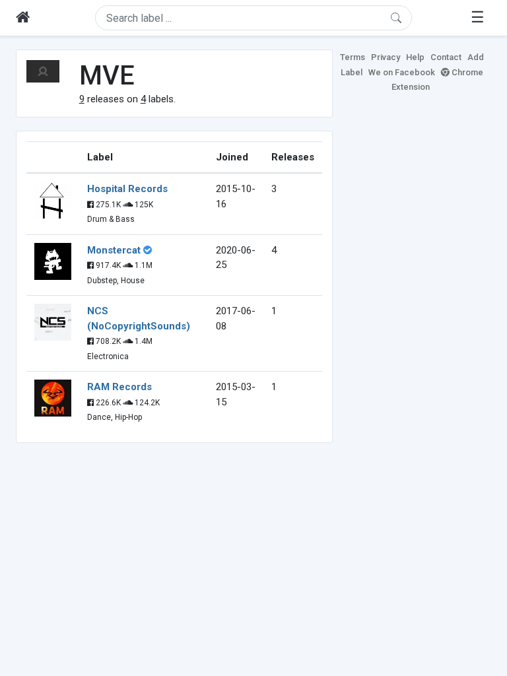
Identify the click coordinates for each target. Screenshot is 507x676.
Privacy (385, 57)
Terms (352, 57)
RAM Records (119, 387)
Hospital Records (127, 189)
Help (415, 57)
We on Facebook (401, 72)
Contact (445, 57)
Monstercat (114, 250)
